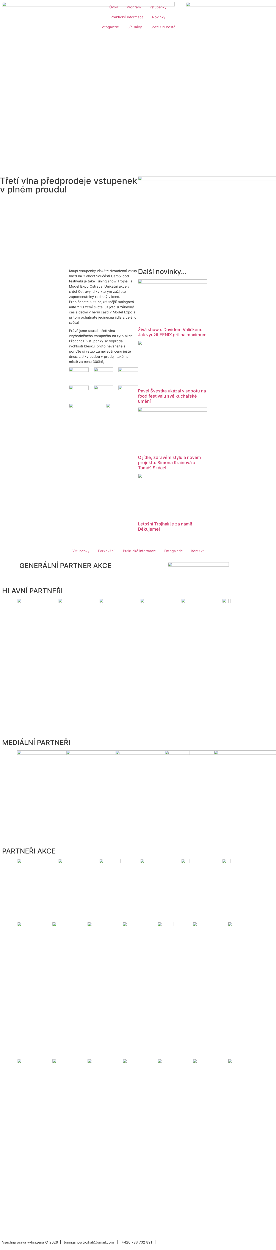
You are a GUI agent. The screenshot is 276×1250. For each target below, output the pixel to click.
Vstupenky (157, 7)
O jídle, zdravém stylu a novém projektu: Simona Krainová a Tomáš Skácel (169, 462)
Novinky (158, 17)
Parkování (106, 551)
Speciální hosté (163, 27)
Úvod (113, 7)
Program (134, 7)
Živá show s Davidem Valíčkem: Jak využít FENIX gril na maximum (172, 332)
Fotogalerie (109, 27)
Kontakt (197, 551)
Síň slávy (134, 27)
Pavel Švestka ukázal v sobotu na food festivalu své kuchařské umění (172, 396)
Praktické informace (127, 17)
